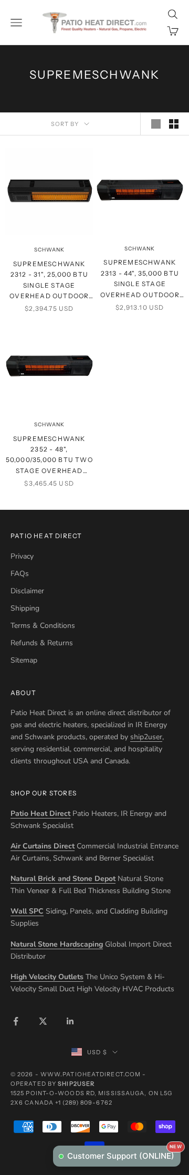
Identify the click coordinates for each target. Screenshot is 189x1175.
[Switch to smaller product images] (173, 124)
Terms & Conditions (42, 626)
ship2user (146, 737)
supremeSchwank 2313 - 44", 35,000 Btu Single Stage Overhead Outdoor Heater (140, 279)
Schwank (49, 249)
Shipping (24, 608)
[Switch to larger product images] (156, 124)
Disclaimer (27, 591)
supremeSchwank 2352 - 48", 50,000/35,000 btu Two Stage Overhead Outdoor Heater (49, 456)
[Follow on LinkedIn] (70, 1021)
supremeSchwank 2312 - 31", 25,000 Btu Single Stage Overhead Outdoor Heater (49, 281)
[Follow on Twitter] (43, 1021)
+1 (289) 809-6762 (83, 1102)
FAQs (19, 574)
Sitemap (23, 660)
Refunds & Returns (41, 643)
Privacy (22, 556)
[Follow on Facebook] (15, 1021)
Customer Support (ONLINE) (124, 1153)
